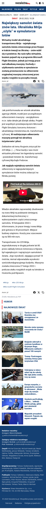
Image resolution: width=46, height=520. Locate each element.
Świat (16, 15)
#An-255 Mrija (17, 282)
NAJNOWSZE (7, 9)
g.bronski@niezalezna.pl (26, 442)
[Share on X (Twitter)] (39, 81)
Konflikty (24, 15)
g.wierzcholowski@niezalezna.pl (15, 435)
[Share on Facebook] (34, 81)
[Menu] (3, 3)
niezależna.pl (6, 15)
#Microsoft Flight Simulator (14, 287)
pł (7, 81)
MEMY (41, 9)
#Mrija (5, 282)
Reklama (18, 503)
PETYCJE (33, 9)
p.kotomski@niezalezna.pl (24, 444)
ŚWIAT (25, 9)
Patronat (8, 503)
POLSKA (17, 9)
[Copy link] (43, 81)
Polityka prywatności (33, 503)
